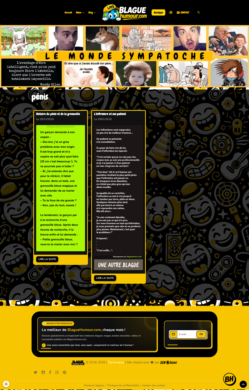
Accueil (68, 12)
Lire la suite (47, 259)
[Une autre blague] (118, 264)
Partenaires (116, 362)
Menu (79, 12)
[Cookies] (6, 384)
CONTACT (184, 12)
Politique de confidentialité (123, 385)
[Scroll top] (243, 384)
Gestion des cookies (153, 385)
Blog (91, 12)
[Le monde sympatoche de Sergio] (78, 362)
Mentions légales (94, 385)
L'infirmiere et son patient (110, 114)
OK (201, 334)
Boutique (158, 12)
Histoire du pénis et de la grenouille (58, 114)
